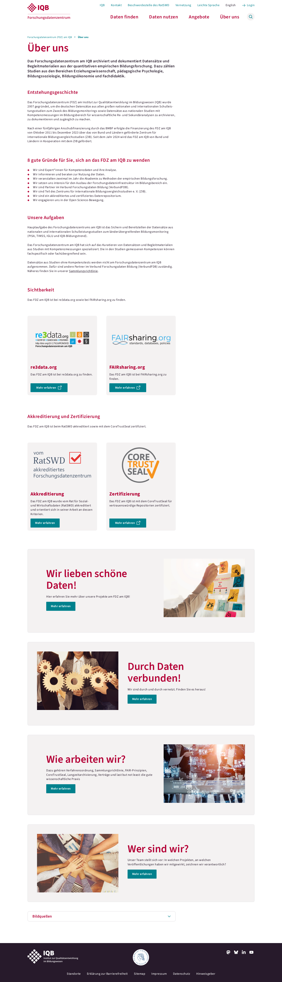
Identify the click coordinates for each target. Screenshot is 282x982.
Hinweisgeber (205, 974)
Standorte (74, 974)
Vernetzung (183, 5)
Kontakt (116, 5)
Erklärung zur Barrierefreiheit (107, 974)
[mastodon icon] (228, 952)
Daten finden (124, 16)
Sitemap (139, 974)
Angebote (199, 16)
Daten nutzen (163, 16)
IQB (102, 5)
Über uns (229, 16)
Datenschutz (181, 974)
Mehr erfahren (62, 355)
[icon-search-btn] (251, 17)
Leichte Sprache (208, 5)
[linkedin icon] (244, 952)
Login (251, 5)
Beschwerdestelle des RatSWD (148, 5)
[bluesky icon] (236, 952)
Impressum (159, 974)
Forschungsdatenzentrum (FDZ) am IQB (49, 37)
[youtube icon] (251, 952)
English (231, 5)
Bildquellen (42, 916)
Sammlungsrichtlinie (83, 271)
